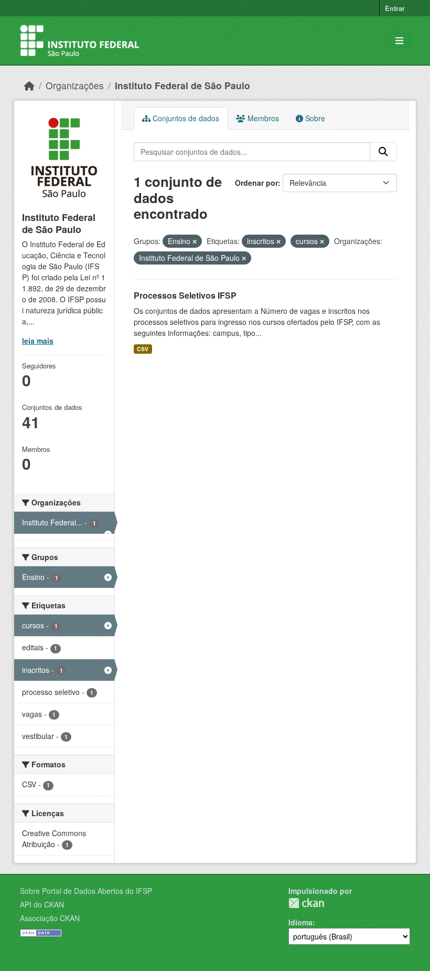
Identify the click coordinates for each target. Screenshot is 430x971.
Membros (262, 118)
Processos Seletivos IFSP (185, 295)
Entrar (395, 8)
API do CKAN (42, 904)
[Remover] (194, 241)
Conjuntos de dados (184, 118)
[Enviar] (383, 151)
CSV (142, 349)
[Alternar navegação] (399, 40)
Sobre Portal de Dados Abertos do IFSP (86, 890)
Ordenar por (256, 182)
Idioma (300, 922)
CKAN (306, 903)
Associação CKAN (50, 918)
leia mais (37, 340)
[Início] (29, 85)
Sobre (314, 118)
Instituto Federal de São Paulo (182, 85)
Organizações (75, 85)
